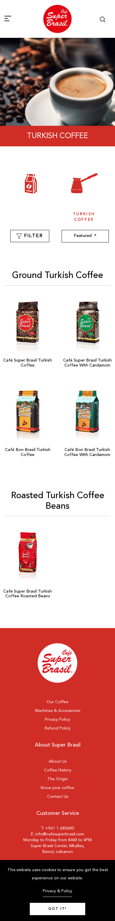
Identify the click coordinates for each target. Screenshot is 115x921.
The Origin (57, 779)
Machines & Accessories (57, 711)
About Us (57, 761)
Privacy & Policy (57, 891)
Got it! (57, 909)
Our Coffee (57, 702)
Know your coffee (57, 788)
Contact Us (57, 797)
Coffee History (57, 770)
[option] (31, 194)
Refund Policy (57, 728)
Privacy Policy (57, 720)
